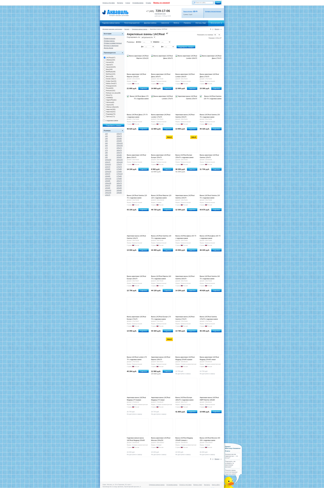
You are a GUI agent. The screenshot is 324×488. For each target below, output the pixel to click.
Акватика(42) (110, 112)
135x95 (107, 181)
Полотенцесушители (131, 23)
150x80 (119, 138)
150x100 (120, 143)
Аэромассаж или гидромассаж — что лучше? (231, 456)
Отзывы (148, 3)
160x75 (119, 153)
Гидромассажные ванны (111, 23)
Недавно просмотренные (213, 11)
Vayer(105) (110, 105)
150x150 (120, 145)
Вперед (217, 29)
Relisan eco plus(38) (113, 93)
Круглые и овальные (111, 45)
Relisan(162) (110, 90)
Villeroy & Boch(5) (112, 107)
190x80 (119, 190)
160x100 (120, 160)
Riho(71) (109, 95)
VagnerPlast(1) (111, 100)
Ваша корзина (187, 11)
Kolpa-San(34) (111, 81)
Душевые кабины (150, 23)
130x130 (108, 179)
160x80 (119, 155)
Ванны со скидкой (161, 3)
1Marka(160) (110, 60)
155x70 (119, 148)
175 (106, 150)
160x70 (119, 150)
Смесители (165, 23)
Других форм (108, 48)
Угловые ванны (109, 41)
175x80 (119, 176)
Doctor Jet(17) (111, 79)
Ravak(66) (109, 88)
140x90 (107, 188)
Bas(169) (109, 69)
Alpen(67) (109, 65)
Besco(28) (109, 76)
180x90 (119, 188)
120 (106, 134)
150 (106, 141)
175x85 (119, 179)
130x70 (107, 174)
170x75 (119, 167)
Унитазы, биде (200, 23)
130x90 (107, 176)
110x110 (108, 164)
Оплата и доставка (109, 3)
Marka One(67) (111, 83)
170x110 (120, 174)
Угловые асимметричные (113, 43)
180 (106, 153)
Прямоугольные (109, 38)
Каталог (126, 29)
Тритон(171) (110, 116)
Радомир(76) (110, 114)
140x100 (108, 190)
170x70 (119, 164)
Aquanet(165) (111, 67)
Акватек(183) (110, 109)
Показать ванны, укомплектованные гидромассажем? (231, 472)
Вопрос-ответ (197, 484)
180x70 (119, 181)
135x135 (108, 183)
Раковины (187, 23)
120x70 (107, 167)
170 (106, 148)
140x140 (108, 193)
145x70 (107, 195)
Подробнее (143, 88)
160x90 (119, 157)
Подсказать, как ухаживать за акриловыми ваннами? (230, 464)
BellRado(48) (110, 72)
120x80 (107, 169)
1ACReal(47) (110, 58)
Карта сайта (216, 484)
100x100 (108, 160)
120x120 (108, 171)
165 (106, 145)
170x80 (119, 169)
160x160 (120, 162)
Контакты (120, 3)
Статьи (127, 3)
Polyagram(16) (111, 86)
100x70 (107, 162)
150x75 (119, 136)
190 (106, 157)
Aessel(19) (110, 62)
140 (106, 138)
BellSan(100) (110, 74)
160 (106, 143)
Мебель (176, 23)
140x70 (107, 185)
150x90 (119, 141)
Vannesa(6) (110, 102)
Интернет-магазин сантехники (112, 29)
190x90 (119, 193)
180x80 (119, 185)
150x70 (119, 134)
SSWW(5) (109, 98)
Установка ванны (137, 3)
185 (106, 155)
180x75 (119, 183)
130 (106, 136)
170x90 (119, 171)
